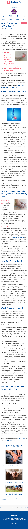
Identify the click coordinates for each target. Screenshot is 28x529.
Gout (4, 498)
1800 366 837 (24, 508)
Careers (17, 519)
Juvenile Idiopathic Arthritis (14, 494)
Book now (24, 23)
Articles (7, 496)
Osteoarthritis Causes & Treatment (14, 466)
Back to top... (14, 523)
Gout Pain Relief (9, 498)
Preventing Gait (15, 498)
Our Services (11, 519)
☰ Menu (14, 7)
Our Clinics (4, 519)
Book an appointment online (7, 508)
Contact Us (9, 521)
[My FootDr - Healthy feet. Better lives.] (14, 4)
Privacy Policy (23, 519)
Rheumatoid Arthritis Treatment (14, 482)
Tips (10, 496)
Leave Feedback (17, 521)
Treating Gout (21, 498)
